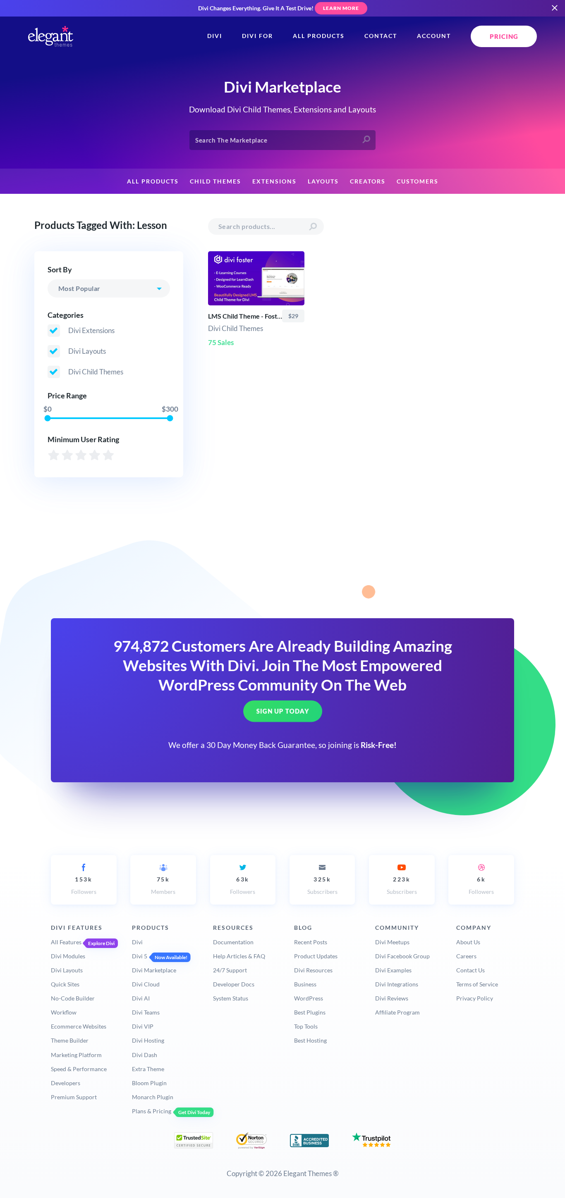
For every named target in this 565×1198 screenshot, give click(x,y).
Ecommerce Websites (78, 1026)
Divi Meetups (392, 942)
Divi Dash (144, 1054)
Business (305, 984)
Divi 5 (139, 956)
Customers (417, 181)
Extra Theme (148, 1068)
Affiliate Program (397, 1012)
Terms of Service (477, 984)
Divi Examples (393, 970)
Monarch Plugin (152, 1096)
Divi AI (141, 998)
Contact (380, 36)
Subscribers (322, 885)
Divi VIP (142, 1026)
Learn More (341, 8)
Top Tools (306, 1026)
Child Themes (215, 181)
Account (434, 36)
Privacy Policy (474, 998)
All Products (319, 36)
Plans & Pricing (151, 1111)
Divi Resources (313, 970)
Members (163, 885)
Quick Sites (65, 984)
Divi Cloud (146, 984)
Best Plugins (310, 1012)
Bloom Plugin (149, 1082)
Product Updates (316, 956)
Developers (65, 1082)
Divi (214, 36)
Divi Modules (68, 956)
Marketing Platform (76, 1054)
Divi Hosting (148, 1040)
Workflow (64, 1012)
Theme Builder (70, 1040)
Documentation (233, 942)
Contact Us (470, 970)
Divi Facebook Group (402, 956)
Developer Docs (233, 984)
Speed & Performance (79, 1068)
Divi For (257, 36)
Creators (367, 181)
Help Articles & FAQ (239, 956)
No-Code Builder (73, 998)
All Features (66, 942)
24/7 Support (230, 970)
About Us (468, 942)
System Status (230, 998)
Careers (466, 956)
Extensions (274, 181)
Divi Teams (146, 1012)
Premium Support (74, 1096)
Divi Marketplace (154, 970)
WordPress (308, 998)
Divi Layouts (67, 970)
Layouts (323, 181)
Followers (83, 885)
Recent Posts (310, 942)
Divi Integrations (396, 984)
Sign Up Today (282, 711)
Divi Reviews (391, 998)
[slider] (47, 418)
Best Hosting (310, 1040)
